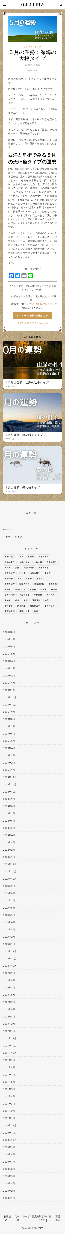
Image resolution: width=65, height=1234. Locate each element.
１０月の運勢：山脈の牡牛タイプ (27, 382)
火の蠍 (8, 589)
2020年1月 (9, 1197)
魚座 (36, 611)
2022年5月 (9, 1002)
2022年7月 (9, 987)
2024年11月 (9, 784)
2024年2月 (9, 849)
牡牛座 (33, 589)
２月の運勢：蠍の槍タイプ (22, 487)
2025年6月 (9, 733)
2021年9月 (9, 1060)
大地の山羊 (24, 562)
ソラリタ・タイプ (32, 46)
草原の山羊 (24, 594)
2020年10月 (9, 1139)
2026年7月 (9, 639)
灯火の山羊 (20, 589)
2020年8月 (9, 1154)
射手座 (22, 573)
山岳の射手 (35, 573)
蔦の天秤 (51, 594)
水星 (19, 578)
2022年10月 (9, 965)
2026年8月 (9, 632)
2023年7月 (9, 900)
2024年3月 (9, 842)
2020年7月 (9, 1161)
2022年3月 (9, 1016)
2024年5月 (9, 827)
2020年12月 (9, 1125)
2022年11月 (9, 958)
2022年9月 (9, 973)
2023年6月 (9, 907)
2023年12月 (9, 864)
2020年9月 (9, 1147)
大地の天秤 (43, 556)
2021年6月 (9, 1081)
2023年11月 (9, 871)
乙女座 (20, 556)
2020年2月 (9, 1190)
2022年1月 (9, 1031)
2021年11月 (9, 1045)
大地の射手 (10, 562)
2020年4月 (9, 1183)
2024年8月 (9, 806)
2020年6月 (9, 1168)
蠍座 (26, 600)
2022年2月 (9, 1023)
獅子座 (54, 589)
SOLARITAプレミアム (42, 304)
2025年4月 (9, 748)
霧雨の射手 (24, 611)
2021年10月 (9, 1052)
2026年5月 (9, 653)
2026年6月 (9, 646)
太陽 (17, 567)
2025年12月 (9, 690)
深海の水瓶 (39, 584)
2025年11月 (9, 697)
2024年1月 (9, 856)
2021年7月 (9, 1074)
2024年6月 (9, 820)
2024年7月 (9, 813)
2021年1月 (9, 1118)
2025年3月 (9, 755)
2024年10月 (9, 791)
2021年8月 (9, 1067)
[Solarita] (32, 4)
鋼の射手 (9, 606)
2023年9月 (9, 885)
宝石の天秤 (10, 573)
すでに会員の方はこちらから (32, 323)
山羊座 (48, 573)
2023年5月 (9, 915)
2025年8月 (9, 719)
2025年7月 (9, 726)
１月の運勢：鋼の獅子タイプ (24, 435)
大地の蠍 (38, 562)
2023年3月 (9, 929)
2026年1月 (9, 682)
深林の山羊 (10, 584)
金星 (47, 600)
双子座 (31, 556)
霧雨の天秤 (10, 611)
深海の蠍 (53, 584)
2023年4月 (9, 922)
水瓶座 (29, 578)
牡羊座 (44, 589)
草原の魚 (38, 594)
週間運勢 (36, 600)
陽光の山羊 (50, 606)
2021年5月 (9, 1089)
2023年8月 (9, 893)
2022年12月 (9, 951)
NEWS (6, 529)
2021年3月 (9, 1103)
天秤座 (8, 567)
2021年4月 (9, 1096)
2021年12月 (9, 1038)
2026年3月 (9, 668)
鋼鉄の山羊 (35, 606)
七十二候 (9, 556)
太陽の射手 (43, 567)
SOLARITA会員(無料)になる (32, 315)
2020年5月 (9, 1176)
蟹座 (17, 600)
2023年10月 (9, 878)
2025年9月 (9, 711)
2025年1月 (9, 769)
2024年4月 (9, 835)
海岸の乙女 (41, 578)
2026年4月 (9, 661)
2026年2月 (9, 675)
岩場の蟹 (9, 578)
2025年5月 (9, 740)
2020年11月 (9, 1132)
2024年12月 (9, 777)
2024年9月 (9, 798)
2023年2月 (9, 936)
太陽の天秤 (29, 567)
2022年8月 (9, 980)
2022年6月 (9, 994)
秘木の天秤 (10, 594)
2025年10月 (9, 704)
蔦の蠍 (8, 600)
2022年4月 (9, 1009)
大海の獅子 (52, 562)
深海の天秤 (32, 70)
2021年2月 (9, 1110)
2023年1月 (9, 944)
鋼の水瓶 (21, 606)
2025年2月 (9, 762)
